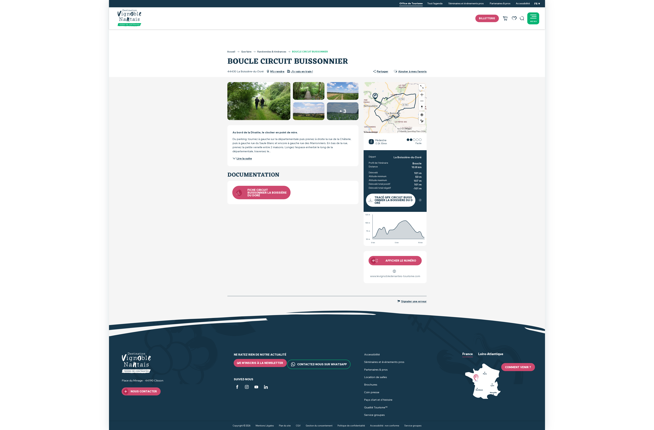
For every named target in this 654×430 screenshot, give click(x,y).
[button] (522, 18)
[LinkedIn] (265, 388)
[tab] (468, 357)
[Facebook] (237, 388)
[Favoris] (514, 18)
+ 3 (342, 111)
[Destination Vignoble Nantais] (129, 17)
